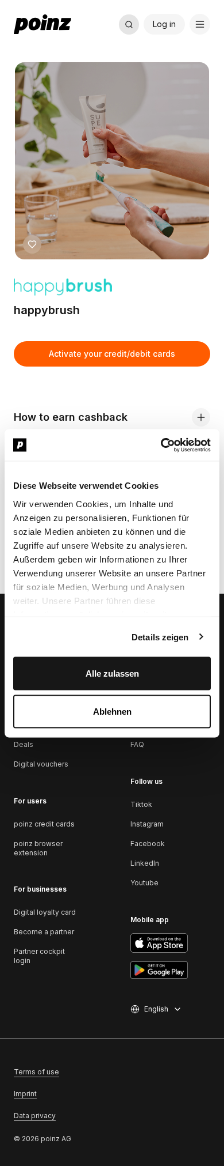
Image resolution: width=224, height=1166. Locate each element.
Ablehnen (112, 711)
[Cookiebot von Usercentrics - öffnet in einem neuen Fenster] (161, 444)
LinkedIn (144, 863)
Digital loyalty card (45, 912)
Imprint (25, 1093)
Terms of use (36, 1071)
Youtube (144, 882)
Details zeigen (160, 637)
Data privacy (35, 1115)
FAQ (137, 744)
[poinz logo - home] (42, 24)
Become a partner (44, 931)
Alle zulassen (112, 673)
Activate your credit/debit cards (112, 354)
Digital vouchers (41, 764)
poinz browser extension (38, 848)
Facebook (147, 843)
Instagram (147, 824)
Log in (164, 24)
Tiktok (141, 804)
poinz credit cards (44, 824)
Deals (23, 744)
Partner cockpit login (39, 956)
